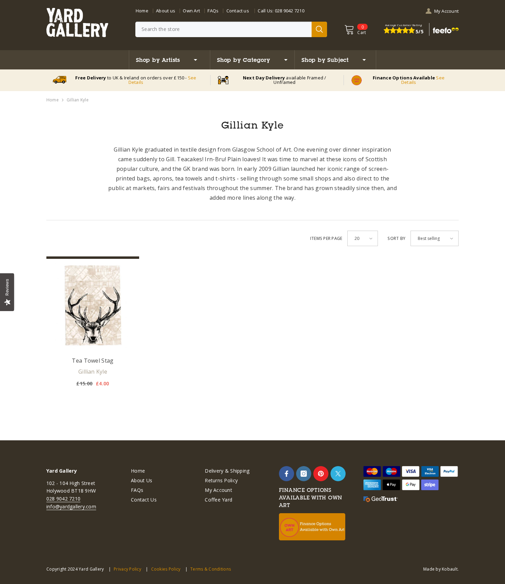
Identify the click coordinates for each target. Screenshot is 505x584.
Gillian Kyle (78, 100)
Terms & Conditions (210, 569)
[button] (362, 238)
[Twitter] (338, 473)
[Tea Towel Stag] (92, 305)
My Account (446, 11)
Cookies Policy (165, 569)
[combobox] (223, 29)
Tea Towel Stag (92, 360)
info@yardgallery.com (71, 506)
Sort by (396, 238)
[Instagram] (303, 473)
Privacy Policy (127, 569)
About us (165, 11)
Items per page (326, 238)
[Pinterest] (320, 473)
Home (142, 11)
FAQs (212, 11)
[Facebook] (286, 473)
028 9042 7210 (289, 11)
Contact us (237, 11)
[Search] (231, 29)
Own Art (191, 11)
